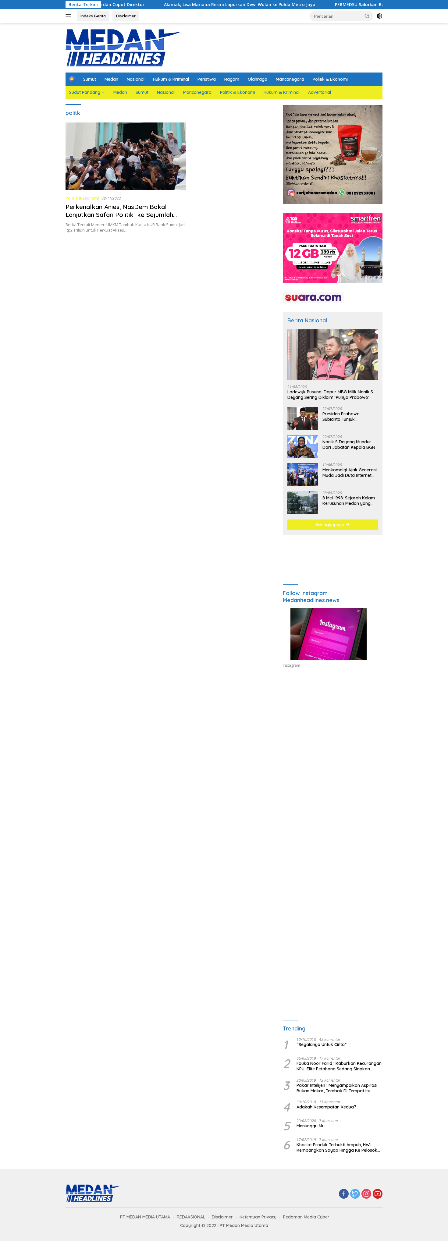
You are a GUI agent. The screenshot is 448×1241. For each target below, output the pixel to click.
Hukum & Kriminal (171, 79)
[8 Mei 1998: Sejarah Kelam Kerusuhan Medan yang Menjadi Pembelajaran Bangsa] (302, 502)
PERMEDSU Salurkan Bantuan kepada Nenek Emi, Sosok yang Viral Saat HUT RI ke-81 (346, 4)
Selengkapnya (330, 524)
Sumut (89, 79)
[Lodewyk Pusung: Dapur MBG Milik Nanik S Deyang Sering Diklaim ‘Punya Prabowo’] (332, 354)
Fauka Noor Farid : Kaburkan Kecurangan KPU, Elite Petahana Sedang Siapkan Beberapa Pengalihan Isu (339, 1066)
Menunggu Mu (311, 1126)
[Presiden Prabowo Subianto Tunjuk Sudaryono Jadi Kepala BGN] (302, 418)
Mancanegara (290, 79)
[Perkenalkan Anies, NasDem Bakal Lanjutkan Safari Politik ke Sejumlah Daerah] (126, 156)
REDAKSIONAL (191, 1217)
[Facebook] (344, 1194)
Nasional (135, 79)
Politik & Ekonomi (330, 79)
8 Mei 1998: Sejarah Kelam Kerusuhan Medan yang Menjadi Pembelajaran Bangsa (348, 500)
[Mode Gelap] (379, 16)
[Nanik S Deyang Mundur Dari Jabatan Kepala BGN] (302, 446)
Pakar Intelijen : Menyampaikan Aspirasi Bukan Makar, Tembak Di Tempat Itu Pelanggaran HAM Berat (337, 1088)
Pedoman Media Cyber (306, 1217)
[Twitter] (355, 1194)
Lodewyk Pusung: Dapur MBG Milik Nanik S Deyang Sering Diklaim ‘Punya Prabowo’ (330, 394)
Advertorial (319, 92)
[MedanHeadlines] (123, 47)
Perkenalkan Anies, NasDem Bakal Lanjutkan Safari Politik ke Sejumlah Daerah (119, 214)
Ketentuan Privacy (258, 1217)
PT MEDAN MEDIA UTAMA (145, 1217)
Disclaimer (126, 15)
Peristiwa (206, 79)
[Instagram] (366, 1194)
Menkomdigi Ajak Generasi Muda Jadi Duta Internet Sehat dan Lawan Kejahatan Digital (349, 472)
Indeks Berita (93, 15)
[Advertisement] (332, 729)
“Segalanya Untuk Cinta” (322, 1044)
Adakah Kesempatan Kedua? (326, 1107)
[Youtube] (377, 1194)
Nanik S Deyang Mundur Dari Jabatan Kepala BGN (348, 444)
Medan (111, 79)
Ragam (231, 79)
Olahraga (257, 79)
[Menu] (70, 16)
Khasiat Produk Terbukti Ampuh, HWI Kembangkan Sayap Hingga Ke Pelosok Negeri (337, 1147)
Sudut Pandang (84, 92)
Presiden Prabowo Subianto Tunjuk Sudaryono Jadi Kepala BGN (346, 416)
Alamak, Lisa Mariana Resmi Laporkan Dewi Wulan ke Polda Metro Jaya (160, 4)
